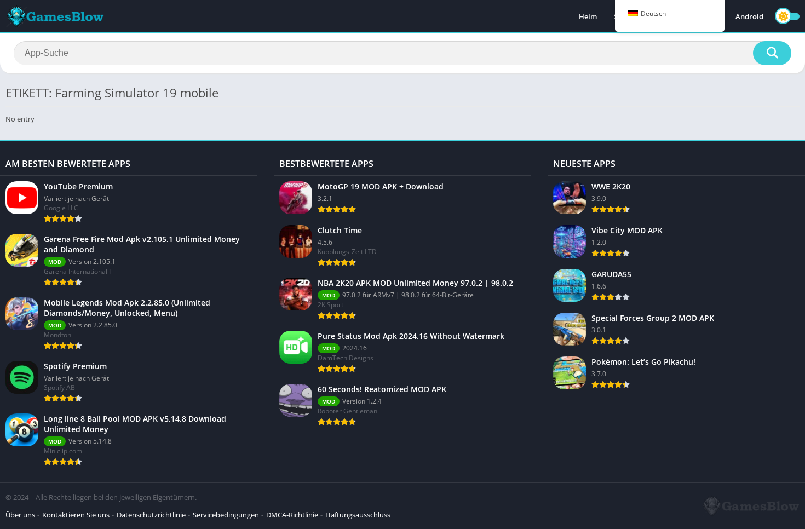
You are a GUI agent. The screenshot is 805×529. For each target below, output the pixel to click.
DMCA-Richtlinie (292, 515)
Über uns (20, 515)
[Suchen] (772, 53)
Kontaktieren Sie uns (76, 515)
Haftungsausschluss (357, 515)
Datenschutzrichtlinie (151, 515)
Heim (588, 16)
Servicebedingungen (226, 515)
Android (749, 16)
